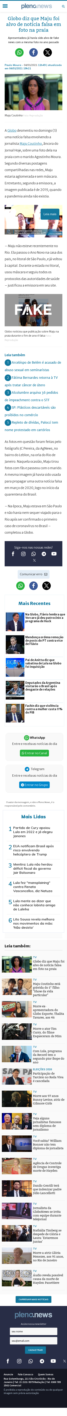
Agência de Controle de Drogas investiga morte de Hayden (47, 1166)
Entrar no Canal (35, 753)
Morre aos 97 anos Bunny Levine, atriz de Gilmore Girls (48, 1099)
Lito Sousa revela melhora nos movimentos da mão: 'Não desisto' (33, 923)
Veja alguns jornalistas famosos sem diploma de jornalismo (47, 1124)
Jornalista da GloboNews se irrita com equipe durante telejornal (47, 1213)
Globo (11, 131)
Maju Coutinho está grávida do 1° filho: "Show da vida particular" (46, 989)
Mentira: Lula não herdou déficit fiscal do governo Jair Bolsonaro (32, 868)
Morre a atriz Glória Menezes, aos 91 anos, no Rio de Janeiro (48, 1256)
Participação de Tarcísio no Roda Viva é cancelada (48, 1077)
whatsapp (33, 553)
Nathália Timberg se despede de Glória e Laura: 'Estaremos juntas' (47, 1236)
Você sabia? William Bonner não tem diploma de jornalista (48, 1144)
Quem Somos (45, 1374)
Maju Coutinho (31, 144)
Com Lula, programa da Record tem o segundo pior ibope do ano (48, 1056)
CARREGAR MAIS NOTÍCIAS (33, 1299)
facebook (13, 553)
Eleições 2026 (42, 1069)
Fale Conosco (25, 1374)
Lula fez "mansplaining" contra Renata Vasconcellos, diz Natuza (32, 886)
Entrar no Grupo (36, 785)
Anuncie (8, 1374)
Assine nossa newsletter (33, 1324)
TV (35, 957)
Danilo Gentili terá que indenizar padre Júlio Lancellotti (47, 1189)
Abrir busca (63, 6)
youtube (54, 553)
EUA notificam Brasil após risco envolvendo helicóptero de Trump (33, 850)
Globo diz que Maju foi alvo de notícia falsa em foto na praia (48, 965)
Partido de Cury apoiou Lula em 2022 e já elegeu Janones (32, 832)
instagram (23, 553)
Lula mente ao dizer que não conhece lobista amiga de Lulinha (34, 905)
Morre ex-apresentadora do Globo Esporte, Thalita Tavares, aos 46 (48, 1012)
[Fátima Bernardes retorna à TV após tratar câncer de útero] (9, 1078)
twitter (34, 560)
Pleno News (36, 6)
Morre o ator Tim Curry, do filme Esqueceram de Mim (47, 1032)
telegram (44, 553)
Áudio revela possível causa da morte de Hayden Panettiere (48, 1279)
